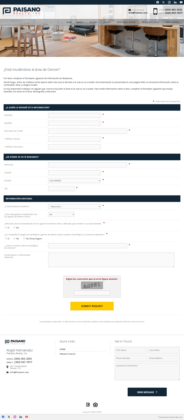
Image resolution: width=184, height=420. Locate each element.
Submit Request (92, 306)
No (17, 227)
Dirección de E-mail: (13, 131)
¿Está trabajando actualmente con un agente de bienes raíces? (20, 215)
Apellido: (8, 123)
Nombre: (8, 115)
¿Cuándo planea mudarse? (16, 206)
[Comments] (147, 379)
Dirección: (9, 164)
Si (8, 227)
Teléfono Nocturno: (13, 146)
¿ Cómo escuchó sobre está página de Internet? (21, 246)
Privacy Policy (67, 354)
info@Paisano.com (19, 372)
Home (69, 22)
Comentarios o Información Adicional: (17, 256)
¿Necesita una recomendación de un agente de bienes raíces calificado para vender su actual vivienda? (53, 223)
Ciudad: (7, 172)
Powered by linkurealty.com (170, 417)
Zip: (6, 188)
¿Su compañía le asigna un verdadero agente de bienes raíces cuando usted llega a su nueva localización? (54, 234)
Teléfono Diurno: (12, 138)
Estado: (8, 180)
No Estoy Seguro (34, 238)
